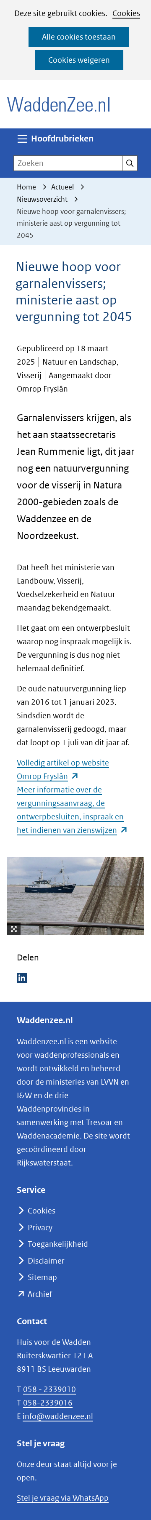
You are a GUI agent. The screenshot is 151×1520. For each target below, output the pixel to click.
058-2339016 (48, 1403)
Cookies (126, 13)
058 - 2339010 (49, 1389)
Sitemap (42, 1277)
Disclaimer (46, 1261)
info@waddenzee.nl (58, 1416)
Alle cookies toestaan (79, 37)
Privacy (40, 1227)
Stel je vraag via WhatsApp (63, 1498)
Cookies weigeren (79, 60)
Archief (40, 1294)
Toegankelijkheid (58, 1244)
